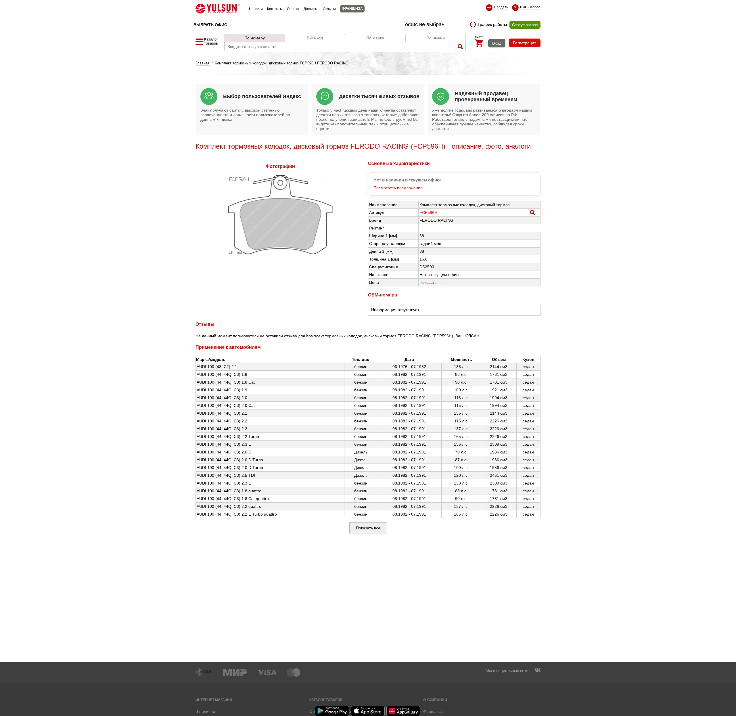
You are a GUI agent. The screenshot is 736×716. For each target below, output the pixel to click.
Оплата (293, 9)
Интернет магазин (213, 700)
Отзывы (329, 9)
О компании (435, 700)
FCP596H (428, 212)
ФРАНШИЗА (352, 9)
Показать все (368, 528)
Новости (256, 9)
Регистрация (524, 43)
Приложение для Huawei (403, 711)
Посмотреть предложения (398, 187)
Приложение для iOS (368, 711)
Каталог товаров (326, 700)
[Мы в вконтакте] (537, 671)
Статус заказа (525, 24)
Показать (427, 282)
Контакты (275, 9)
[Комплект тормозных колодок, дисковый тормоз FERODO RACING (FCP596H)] (280, 253)
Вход (496, 43)
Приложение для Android (332, 711)
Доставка (311, 9)
